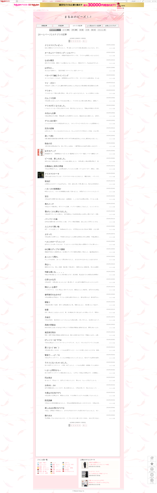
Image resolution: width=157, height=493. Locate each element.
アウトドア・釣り (69, 464)
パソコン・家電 (68, 468)
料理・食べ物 (42, 471)
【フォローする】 (111, 10)
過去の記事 (152, 471)
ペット (54, 462)
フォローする (152, 466)
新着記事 (152, 477)
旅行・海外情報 (56, 471)
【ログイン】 (120, 10)
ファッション (21, 1)
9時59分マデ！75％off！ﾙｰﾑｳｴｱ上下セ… (99, 482)
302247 (119, 8)
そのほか (66, 469)
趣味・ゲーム (56, 464)
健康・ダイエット (44, 468)
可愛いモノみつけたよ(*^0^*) (96, 480)
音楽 (53, 468)
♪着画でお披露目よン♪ (95, 462)
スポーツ (66, 462)
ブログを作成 (147, 1)
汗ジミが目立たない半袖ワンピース (98, 473)
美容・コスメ (42, 466)
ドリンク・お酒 (43, 473)
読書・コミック (56, 469)
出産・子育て (42, 462)
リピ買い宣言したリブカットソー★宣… (99, 464)
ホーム (35, 10)
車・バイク (67, 466)
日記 (39, 10)
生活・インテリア (44, 469)
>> (135, 1)
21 (83, 41)
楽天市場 (154, 1)
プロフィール (44, 10)
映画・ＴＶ (55, 466)
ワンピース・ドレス (94, 471)
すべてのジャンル (69, 471)
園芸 (53, 473)
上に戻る (152, 483)
